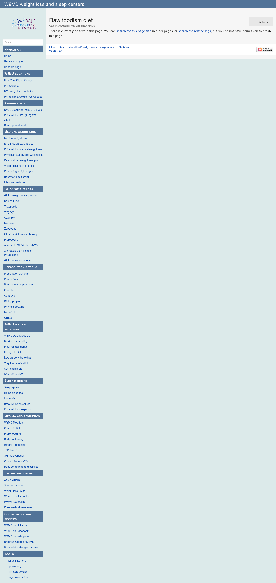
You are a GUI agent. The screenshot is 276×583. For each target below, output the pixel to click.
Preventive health (14, 502)
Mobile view (55, 50)
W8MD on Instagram (16, 536)
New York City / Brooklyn (18, 80)
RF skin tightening (15, 444)
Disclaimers (124, 47)
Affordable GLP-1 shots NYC (21, 245)
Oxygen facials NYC (16, 461)
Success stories (13, 485)
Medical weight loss (15, 138)
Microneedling (12, 433)
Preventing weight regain (19, 171)
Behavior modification (17, 177)
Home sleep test (13, 393)
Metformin (10, 312)
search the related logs (194, 31)
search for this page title (133, 31)
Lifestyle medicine (14, 182)
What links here (17, 560)
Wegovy (9, 212)
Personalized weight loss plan (21, 160)
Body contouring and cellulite (21, 466)
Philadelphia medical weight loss (23, 149)
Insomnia (9, 398)
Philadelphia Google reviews (21, 547)
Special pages (16, 566)
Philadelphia (11, 85)
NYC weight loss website (18, 91)
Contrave (9, 295)
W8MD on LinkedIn (15, 525)
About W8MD (12, 480)
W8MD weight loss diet (17, 335)
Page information (18, 577)
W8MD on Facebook (16, 531)
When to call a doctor (16, 496)
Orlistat (8, 317)
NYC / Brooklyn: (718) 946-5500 (23, 110)
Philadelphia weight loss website (23, 96)
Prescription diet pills (16, 273)
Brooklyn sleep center (17, 404)
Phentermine (11, 279)
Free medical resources (18, 507)
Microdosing (11, 239)
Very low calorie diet (16, 363)
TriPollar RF (11, 450)
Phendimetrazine (14, 306)
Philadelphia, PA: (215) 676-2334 (20, 117)
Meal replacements (15, 346)
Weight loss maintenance (19, 166)
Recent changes (13, 61)
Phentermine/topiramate (18, 284)
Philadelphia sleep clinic (18, 409)
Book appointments (15, 125)
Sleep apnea (11, 387)
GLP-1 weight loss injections (20, 195)
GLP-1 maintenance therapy (21, 234)
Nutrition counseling (16, 341)
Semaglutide (11, 201)
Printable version (18, 571)
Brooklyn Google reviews (19, 542)
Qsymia (8, 290)
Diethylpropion (12, 301)
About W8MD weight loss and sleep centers (91, 47)
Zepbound (10, 228)
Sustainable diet (13, 368)
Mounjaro (9, 223)
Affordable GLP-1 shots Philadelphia (18, 253)
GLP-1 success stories (17, 260)
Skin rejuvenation (14, 455)
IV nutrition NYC (13, 374)
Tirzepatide (10, 206)
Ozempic (9, 217)
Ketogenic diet (12, 352)
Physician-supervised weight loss (23, 154)
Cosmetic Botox (13, 428)
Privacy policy (56, 47)
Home (7, 56)
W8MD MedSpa (13, 422)
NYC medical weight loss (18, 143)
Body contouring (13, 439)
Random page (12, 67)
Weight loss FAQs (14, 491)
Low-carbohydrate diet (17, 357)
